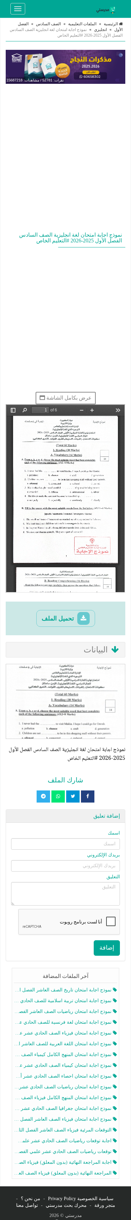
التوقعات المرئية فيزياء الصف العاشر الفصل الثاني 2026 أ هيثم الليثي (63, 1129)
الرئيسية (111, 24)
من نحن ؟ (30, 1198)
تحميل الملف (59, 618)
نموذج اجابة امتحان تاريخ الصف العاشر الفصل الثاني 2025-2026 (63, 989)
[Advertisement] (65, 156)
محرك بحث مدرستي (66, 1205)
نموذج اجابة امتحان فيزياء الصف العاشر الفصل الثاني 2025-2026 (63, 1119)
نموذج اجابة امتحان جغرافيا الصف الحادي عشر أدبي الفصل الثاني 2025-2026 (63, 1108)
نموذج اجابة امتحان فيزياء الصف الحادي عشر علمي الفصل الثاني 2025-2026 (63, 1033)
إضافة (106, 947)
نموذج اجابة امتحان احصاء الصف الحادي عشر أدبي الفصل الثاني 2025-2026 (63, 1076)
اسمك (114, 833)
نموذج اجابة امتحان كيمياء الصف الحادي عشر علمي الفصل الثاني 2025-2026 (63, 1065)
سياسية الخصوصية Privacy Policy (81, 1198)
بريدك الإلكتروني (103, 854)
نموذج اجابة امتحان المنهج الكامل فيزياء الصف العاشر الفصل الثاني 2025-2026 (63, 1097)
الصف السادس (48, 24)
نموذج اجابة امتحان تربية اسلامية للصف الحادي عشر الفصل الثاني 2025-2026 (63, 1000)
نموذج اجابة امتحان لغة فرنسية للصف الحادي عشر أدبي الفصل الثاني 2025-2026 (63, 1022)
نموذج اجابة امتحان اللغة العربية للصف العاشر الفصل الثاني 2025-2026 (63, 1043)
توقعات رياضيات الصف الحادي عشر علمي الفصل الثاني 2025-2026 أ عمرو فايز (63, 1151)
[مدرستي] (107, 8)
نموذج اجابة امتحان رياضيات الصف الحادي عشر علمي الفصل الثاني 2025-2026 (63, 1086)
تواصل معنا (27, 1205)
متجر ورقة (104, 1205)
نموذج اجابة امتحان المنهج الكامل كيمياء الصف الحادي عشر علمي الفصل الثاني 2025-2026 (63, 1054)
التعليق (113, 876)
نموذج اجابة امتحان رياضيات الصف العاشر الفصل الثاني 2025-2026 (63, 1011)
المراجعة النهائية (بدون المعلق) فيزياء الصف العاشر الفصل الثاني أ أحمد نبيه (63, 1173)
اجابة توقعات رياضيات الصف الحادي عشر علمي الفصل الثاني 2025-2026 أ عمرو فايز (63, 1140)
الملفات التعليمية (82, 24)
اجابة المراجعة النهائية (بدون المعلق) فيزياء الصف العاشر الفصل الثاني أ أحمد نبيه (63, 1162)
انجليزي (100, 29)
